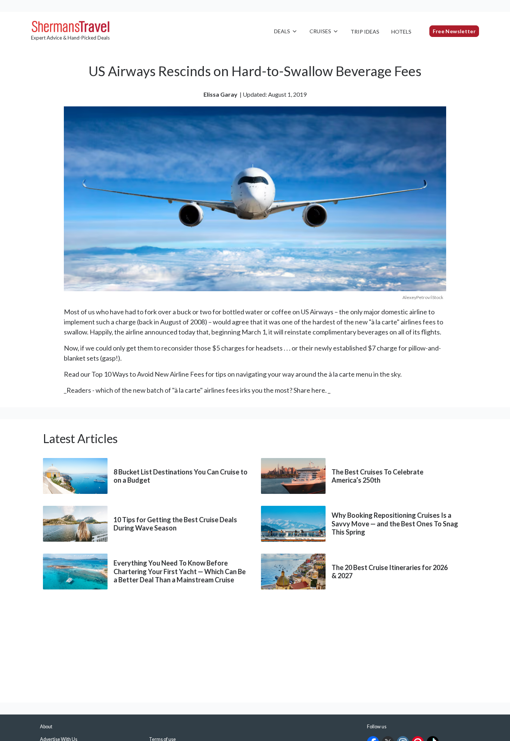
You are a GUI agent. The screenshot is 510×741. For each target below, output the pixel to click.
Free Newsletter (454, 31)
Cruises (320, 31)
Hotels (401, 31)
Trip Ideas (365, 31)
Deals (282, 31)
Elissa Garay (220, 94)
